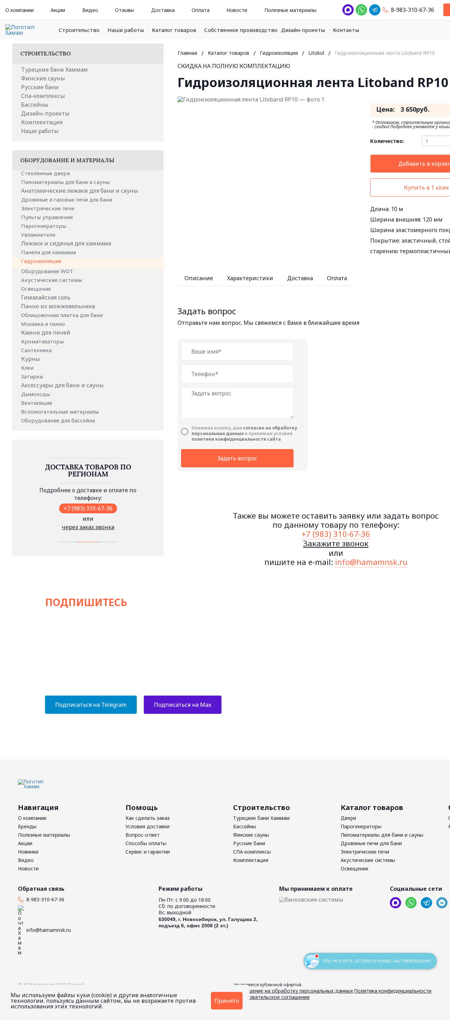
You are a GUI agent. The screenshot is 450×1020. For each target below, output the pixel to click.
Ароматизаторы (43, 341)
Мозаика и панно (43, 323)
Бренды (27, 826)
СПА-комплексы (252, 851)
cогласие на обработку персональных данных (244, 430)
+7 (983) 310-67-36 (88, 508)
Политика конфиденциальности (392, 990)
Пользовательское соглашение (272, 997)
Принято (226, 1001)
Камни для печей (45, 332)
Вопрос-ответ (143, 834)
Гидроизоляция (42, 260)
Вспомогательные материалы (60, 411)
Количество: (387, 141)
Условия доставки (147, 826)
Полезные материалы (290, 10)
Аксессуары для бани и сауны (62, 385)
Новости (236, 10)
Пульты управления (47, 217)
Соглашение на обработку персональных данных (293, 990)
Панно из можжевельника (58, 306)
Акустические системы (52, 279)
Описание (199, 278)
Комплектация (42, 122)
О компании (19, 10)
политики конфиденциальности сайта (236, 439)
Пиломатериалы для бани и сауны (66, 181)
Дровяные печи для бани (371, 843)
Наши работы (126, 29)
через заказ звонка (88, 527)
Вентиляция (37, 402)
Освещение (36, 288)
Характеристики (250, 278)
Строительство (79, 29)
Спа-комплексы (43, 96)
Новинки (28, 851)
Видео (90, 10)
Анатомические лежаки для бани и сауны (79, 191)
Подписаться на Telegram (91, 705)
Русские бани (40, 87)
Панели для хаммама (49, 252)
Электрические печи (48, 208)
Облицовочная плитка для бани (62, 314)
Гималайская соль (45, 297)
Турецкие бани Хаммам (54, 69)
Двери (348, 818)
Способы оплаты (146, 843)
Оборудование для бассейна (58, 420)
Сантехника (37, 350)
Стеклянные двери (46, 173)
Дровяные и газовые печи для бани (67, 199)
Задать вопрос (237, 458)
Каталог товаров (174, 29)
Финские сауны (43, 78)
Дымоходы (36, 393)
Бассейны (35, 104)
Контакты (346, 29)
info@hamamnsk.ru (371, 562)
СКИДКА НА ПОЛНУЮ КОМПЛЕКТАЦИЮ (234, 66)
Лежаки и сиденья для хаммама (66, 243)
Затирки (32, 376)
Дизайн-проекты (303, 29)
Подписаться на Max (182, 705)
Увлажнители (39, 234)
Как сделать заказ (148, 818)
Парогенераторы (44, 225)
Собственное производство (240, 29)
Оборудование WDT (48, 271)
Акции (58, 10)
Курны (30, 359)
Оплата (201, 10)
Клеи (28, 367)
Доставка (163, 10)
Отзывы (124, 10)
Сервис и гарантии (148, 851)
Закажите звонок (335, 543)
